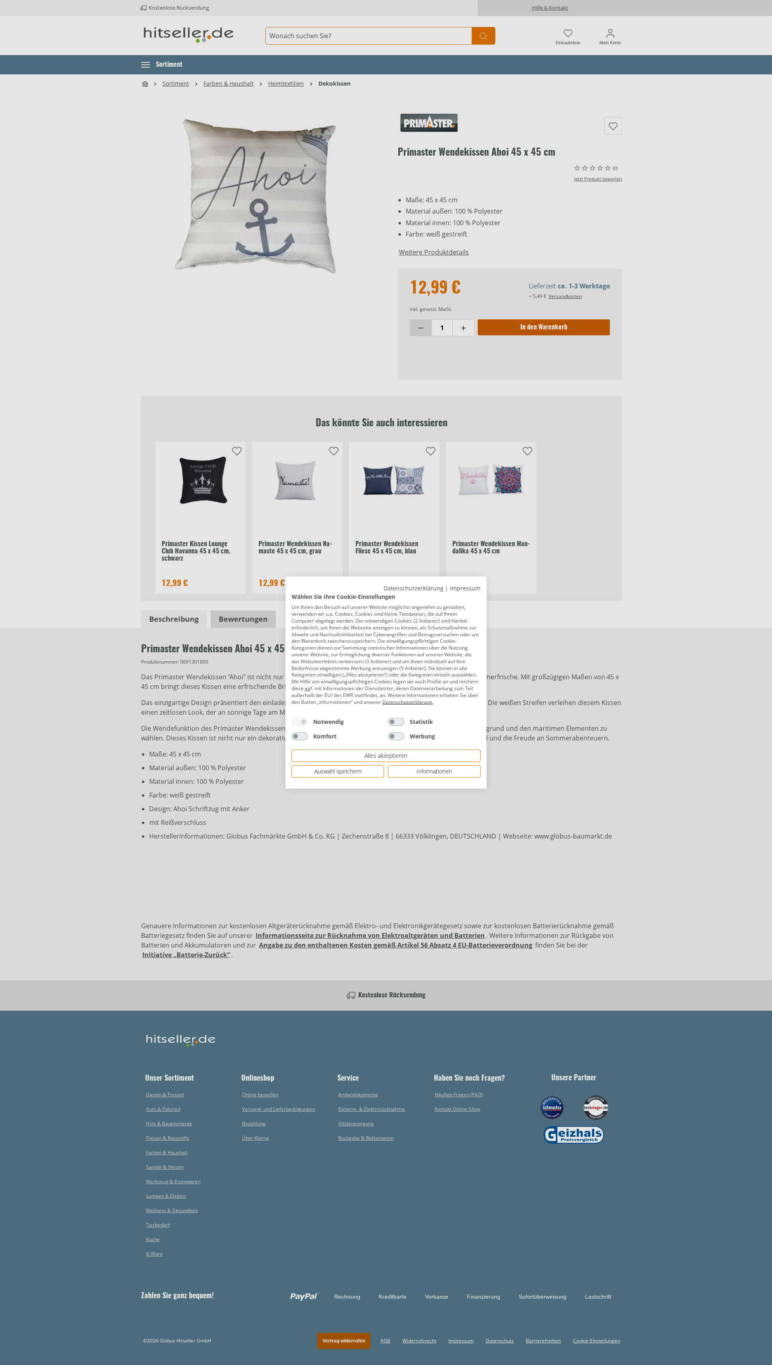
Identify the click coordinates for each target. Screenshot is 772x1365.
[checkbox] (300, 722)
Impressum (465, 588)
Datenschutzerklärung (413, 588)
